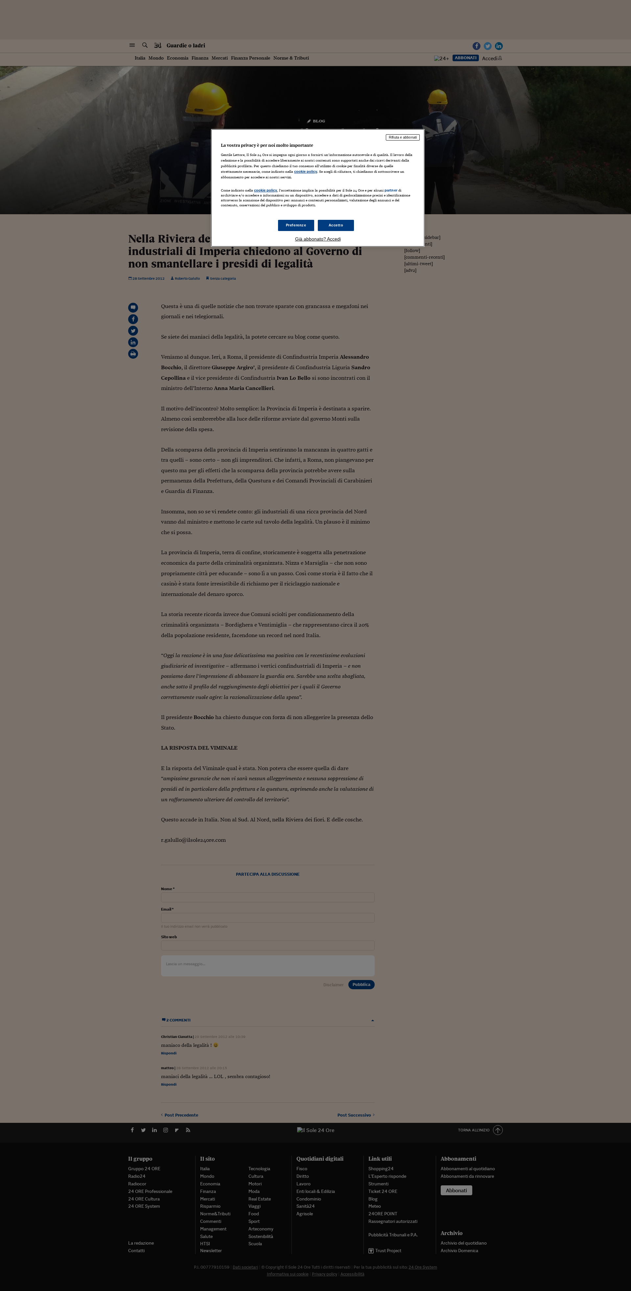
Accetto (336, 225)
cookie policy (305, 171)
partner (391, 190)
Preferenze (296, 225)
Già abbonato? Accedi (318, 239)
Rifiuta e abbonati (403, 137)
